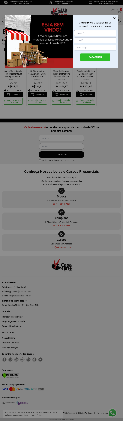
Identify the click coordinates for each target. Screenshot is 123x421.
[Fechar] (114, 18)
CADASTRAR (95, 57)
